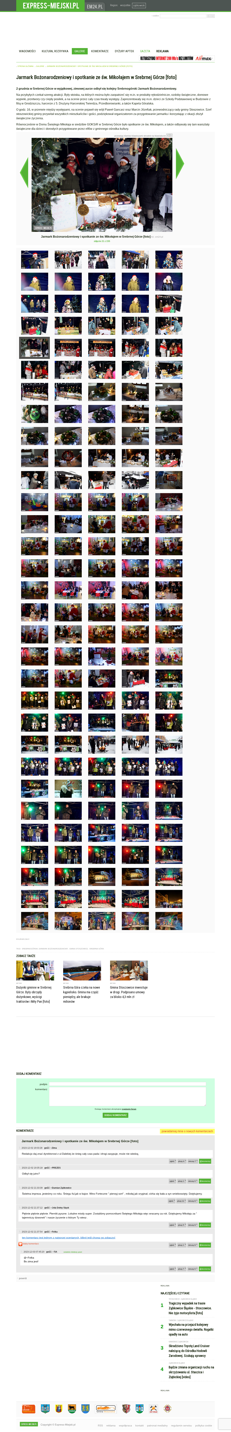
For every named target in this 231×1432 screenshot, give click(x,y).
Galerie (80, 51)
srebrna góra (96, 949)
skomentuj (206, 1161)
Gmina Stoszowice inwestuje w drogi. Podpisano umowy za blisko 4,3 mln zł (129, 992)
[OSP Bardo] (165, 1412)
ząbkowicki (139, 5)
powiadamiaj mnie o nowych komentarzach (187, 1131)
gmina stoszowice (78, 949)
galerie (40, 66)
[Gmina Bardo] (56, 1413)
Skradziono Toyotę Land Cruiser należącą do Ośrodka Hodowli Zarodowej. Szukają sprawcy (189, 1351)
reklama (111, 1425)
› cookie (155, 15)
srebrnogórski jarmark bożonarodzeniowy (45, 949)
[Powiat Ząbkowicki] (26, 1413)
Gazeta (145, 51)
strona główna (26, 66)
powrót (23, 1278)
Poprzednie (24, 172)
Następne (180, 163)
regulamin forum (129, 1109)
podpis (43, 1084)
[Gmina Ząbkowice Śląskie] (43, 1413)
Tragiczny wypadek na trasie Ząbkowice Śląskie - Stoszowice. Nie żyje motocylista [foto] (190, 1308)
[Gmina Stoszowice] (103, 1413)
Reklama (162, 51)
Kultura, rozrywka (55, 51)
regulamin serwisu (181, 1425)
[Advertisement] (115, 1044)
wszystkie (125, 5)
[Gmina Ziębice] (136, 1413)
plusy (181, 1161)
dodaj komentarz (115, 1115)
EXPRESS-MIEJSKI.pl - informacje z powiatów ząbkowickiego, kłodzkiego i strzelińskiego (50, 5)
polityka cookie (203, 1425)
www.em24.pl (96, 5)
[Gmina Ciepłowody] (69, 1413)
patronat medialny (157, 1425)
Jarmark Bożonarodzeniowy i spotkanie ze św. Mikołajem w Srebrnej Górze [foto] (89, 66)
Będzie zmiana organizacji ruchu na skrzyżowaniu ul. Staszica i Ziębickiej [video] (191, 1372)
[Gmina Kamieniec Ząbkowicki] (83, 1413)
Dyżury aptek (124, 51)
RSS (100, 1425)
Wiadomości (27, 51)
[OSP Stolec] (150, 1413)
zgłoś (172, 1161)
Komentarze (100, 51)
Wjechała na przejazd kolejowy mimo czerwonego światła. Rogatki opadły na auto (191, 1329)
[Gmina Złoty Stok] (123, 1413)
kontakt (139, 1425)
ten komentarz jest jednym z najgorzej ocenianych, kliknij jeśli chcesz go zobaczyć (68, 1237)
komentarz (41, 1089)
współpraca (125, 1425)
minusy (192, 1161)
